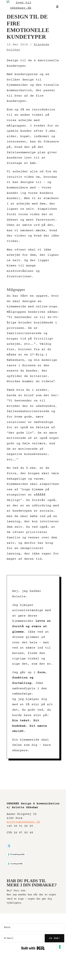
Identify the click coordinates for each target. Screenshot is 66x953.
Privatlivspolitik (17, 854)
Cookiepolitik (16, 863)
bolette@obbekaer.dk (23, 822)
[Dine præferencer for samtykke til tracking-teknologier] (59, 947)
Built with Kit (33, 948)
